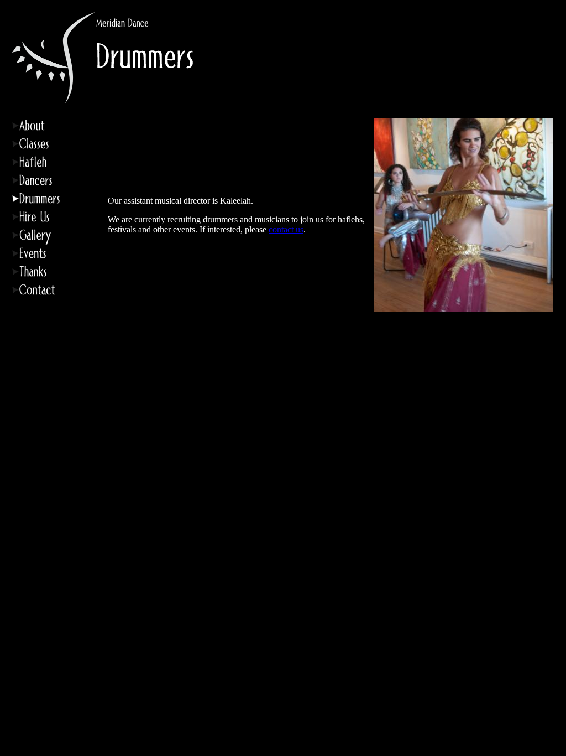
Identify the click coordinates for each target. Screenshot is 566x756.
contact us (286, 229)
